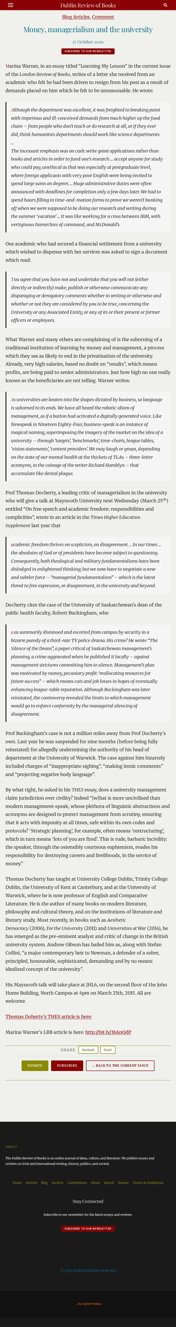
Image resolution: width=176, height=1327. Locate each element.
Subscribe (67, 1066)
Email (108, 1050)
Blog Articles (76, 17)
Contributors (77, 1183)
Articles (31, 1183)
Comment (103, 17)
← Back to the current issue (120, 1066)
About (95, 1183)
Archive (57, 1183)
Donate (35, 1066)
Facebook (88, 1050)
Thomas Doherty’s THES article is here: (49, 1016)
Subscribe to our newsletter (88, 51)
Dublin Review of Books (88, 5)
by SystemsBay (89, 1303)
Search (109, 1183)
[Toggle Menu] (11, 5)
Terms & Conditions (148, 1183)
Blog (44, 1183)
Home (17, 1183)
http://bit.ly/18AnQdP (108, 1032)
